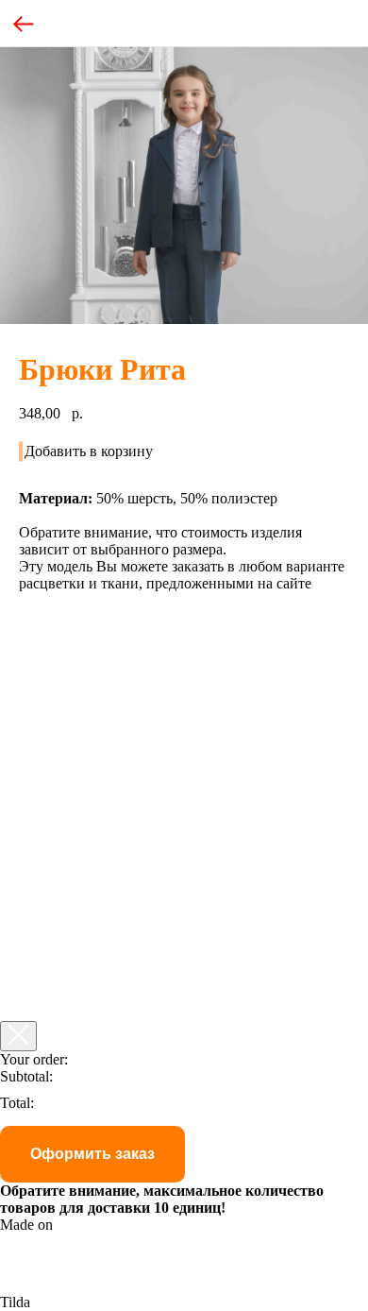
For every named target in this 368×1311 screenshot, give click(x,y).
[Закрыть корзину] (18, 1036)
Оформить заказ (92, 1154)
